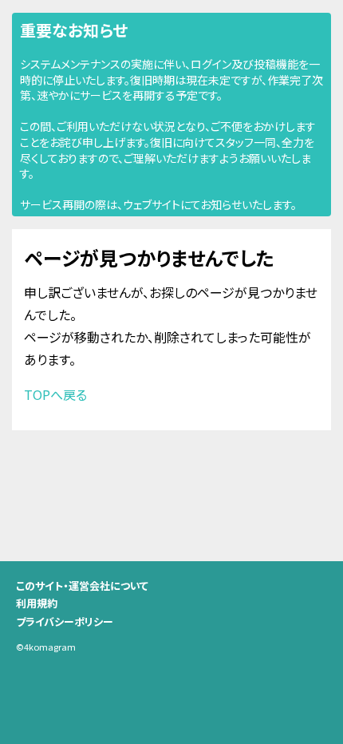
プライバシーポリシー (64, 621)
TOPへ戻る (55, 394)
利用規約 (36, 603)
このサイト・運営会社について (82, 585)
